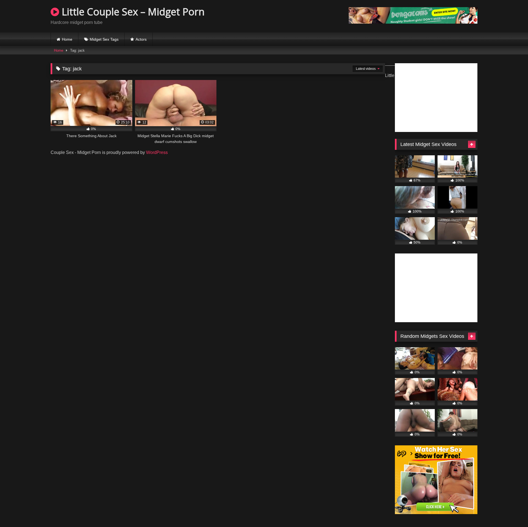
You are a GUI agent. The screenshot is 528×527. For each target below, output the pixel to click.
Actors (141, 39)
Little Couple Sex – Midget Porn (132, 11)
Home (67, 39)
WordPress (157, 152)
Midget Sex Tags (104, 39)
